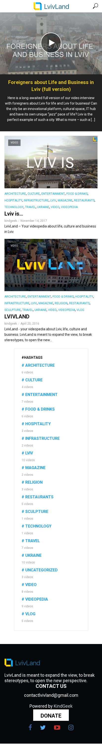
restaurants (84, 200)
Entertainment (53, 194)
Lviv (53, 200)
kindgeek (10, 221)
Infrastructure (36, 200)
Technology (14, 207)
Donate (51, 716)
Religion (61, 303)
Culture (33, 194)
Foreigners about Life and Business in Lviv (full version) (51, 85)
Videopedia (69, 207)
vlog (80, 310)
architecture (15, 194)
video (55, 207)
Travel (30, 207)
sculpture (12, 310)
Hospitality (13, 200)
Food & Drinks (77, 194)
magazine (65, 200)
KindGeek (63, 706)
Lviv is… (13, 214)
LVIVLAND (16, 316)
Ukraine (43, 207)
